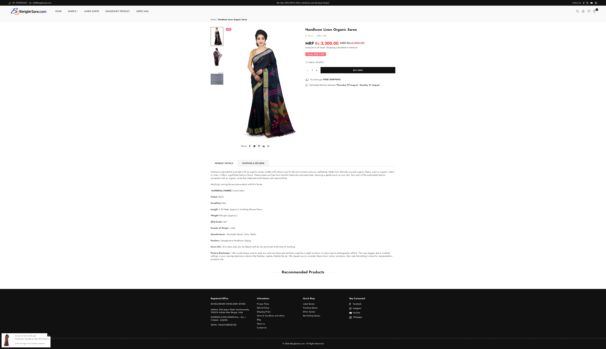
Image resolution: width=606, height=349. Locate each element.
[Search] (577, 11)
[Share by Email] (268, 146)
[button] (594, 11)
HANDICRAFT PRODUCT (117, 11)
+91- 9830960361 (19, 2)
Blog (259, 319)
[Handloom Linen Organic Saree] (217, 36)
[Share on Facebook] (250, 146)
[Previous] (229, 84)
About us (261, 323)
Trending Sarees (310, 307)
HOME (58, 11)
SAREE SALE (142, 11)
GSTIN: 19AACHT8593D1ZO (223, 324)
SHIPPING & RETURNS (253, 163)
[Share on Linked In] (264, 146)
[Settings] (583, 11)
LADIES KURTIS (91, 11)
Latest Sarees (309, 303)
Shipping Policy (264, 311)
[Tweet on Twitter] (254, 146)
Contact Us (262, 327)
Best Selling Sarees (311, 315)
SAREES (72, 11)
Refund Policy (263, 307)
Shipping (331, 47)
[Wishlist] (589, 11)
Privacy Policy (263, 303)
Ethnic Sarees (309, 311)
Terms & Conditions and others (271, 315)
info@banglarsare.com (41, 2)
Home (213, 19)
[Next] (296, 84)
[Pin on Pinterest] (259, 146)
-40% (228, 29)
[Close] (48, 334)
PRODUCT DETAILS (224, 163)
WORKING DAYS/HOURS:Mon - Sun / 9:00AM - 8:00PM (228, 318)
